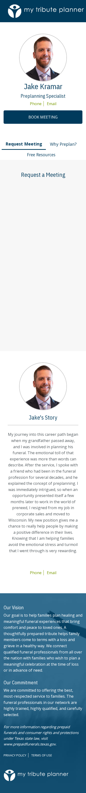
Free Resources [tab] (41, 154)
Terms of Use (41, 755)
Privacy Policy (15, 755)
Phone (36, 103)
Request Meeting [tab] (23, 144)
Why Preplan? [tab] (63, 144)
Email (51, 103)
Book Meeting (43, 117)
